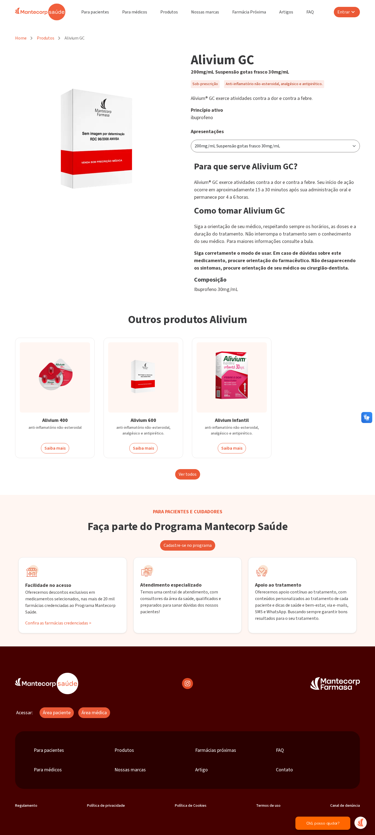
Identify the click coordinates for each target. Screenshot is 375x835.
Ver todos (188, 474)
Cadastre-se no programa (188, 545)
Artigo (201, 769)
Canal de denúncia (345, 805)
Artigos (286, 12)
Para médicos (134, 12)
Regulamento (26, 805)
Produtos (169, 12)
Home (21, 38)
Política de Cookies (190, 805)
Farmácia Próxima (249, 12)
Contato (284, 769)
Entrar (343, 12)
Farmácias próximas (215, 750)
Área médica (94, 712)
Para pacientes (95, 12)
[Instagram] (187, 683)
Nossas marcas (205, 12)
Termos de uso (268, 805)
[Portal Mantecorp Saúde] (46, 683)
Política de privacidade (106, 805)
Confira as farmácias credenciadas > (58, 623)
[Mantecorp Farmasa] (335, 683)
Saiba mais (55, 448)
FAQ (310, 12)
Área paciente (57, 712)
